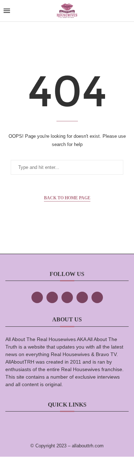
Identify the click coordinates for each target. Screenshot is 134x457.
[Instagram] (67, 297)
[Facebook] (37, 297)
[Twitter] (52, 297)
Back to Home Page (67, 197)
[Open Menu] (7, 11)
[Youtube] (97, 297)
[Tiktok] (82, 297)
